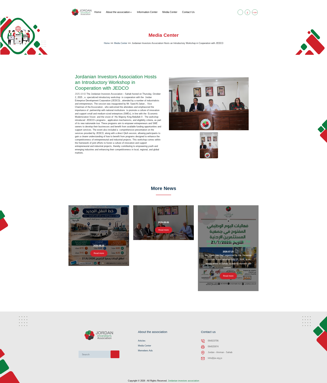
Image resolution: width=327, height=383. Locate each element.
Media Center (169, 12)
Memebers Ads (145, 350)
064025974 (213, 346)
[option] (209, 103)
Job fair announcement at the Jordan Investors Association (228, 243)
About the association (118, 12)
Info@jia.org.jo (215, 358)
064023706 (213, 340)
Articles (141, 340)
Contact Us (188, 12)
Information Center (147, 12)
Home (97, 12)
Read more (99, 253)
